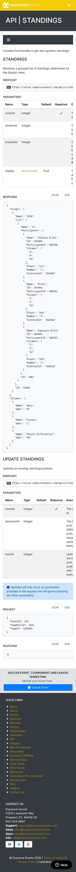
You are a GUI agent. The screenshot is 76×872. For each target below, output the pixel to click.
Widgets (15, 743)
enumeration (29, 170)
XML (67, 195)
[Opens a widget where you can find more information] (61, 865)
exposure (25, 5)
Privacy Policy (27, 861)
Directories (17, 751)
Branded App (18, 759)
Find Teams (17, 767)
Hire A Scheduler (20, 747)
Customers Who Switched (26, 776)
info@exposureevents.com (29, 837)
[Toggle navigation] (69, 5)
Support (15, 788)
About (14, 710)
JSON (55, 195)
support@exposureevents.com (37, 825)
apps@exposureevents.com (32, 833)
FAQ (12, 784)
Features (15, 722)
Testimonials (18, 731)
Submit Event (40, 687)
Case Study (17, 763)
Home (13, 706)
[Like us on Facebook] (10, 844)
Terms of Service (54, 857)
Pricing (14, 727)
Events (14, 714)
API (12, 739)
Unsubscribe (18, 780)
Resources (16, 771)
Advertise (16, 735)
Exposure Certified (22, 755)
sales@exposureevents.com (32, 829)
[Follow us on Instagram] (28, 844)
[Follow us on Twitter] (19, 844)
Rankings (16, 718)
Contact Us (17, 792)
